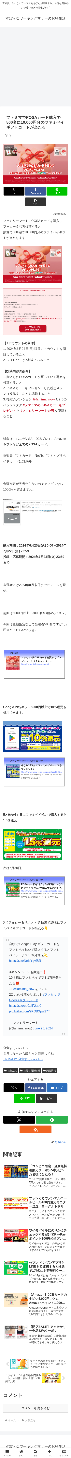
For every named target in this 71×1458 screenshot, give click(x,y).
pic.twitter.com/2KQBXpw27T (29, 1011)
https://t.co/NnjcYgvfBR (25, 960)
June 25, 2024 (43, 1028)
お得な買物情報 (31, 1070)
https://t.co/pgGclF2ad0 (25, 1005)
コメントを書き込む (35, 1408)
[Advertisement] (35, 65)
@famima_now (23, 989)
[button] (35, 201)
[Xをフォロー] (19, 1120)
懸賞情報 (51, 1070)
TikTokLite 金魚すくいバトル (23, 1059)
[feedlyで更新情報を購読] (52, 1120)
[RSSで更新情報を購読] (35, 1129)
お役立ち (12, 1070)
